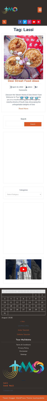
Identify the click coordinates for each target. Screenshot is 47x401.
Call (5, 383)
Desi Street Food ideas (23, 81)
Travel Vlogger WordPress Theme (17, 398)
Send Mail (8, 386)
